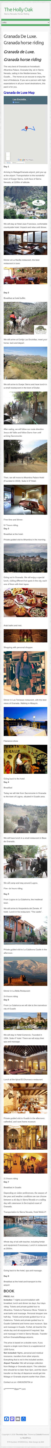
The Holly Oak (18, 9)
